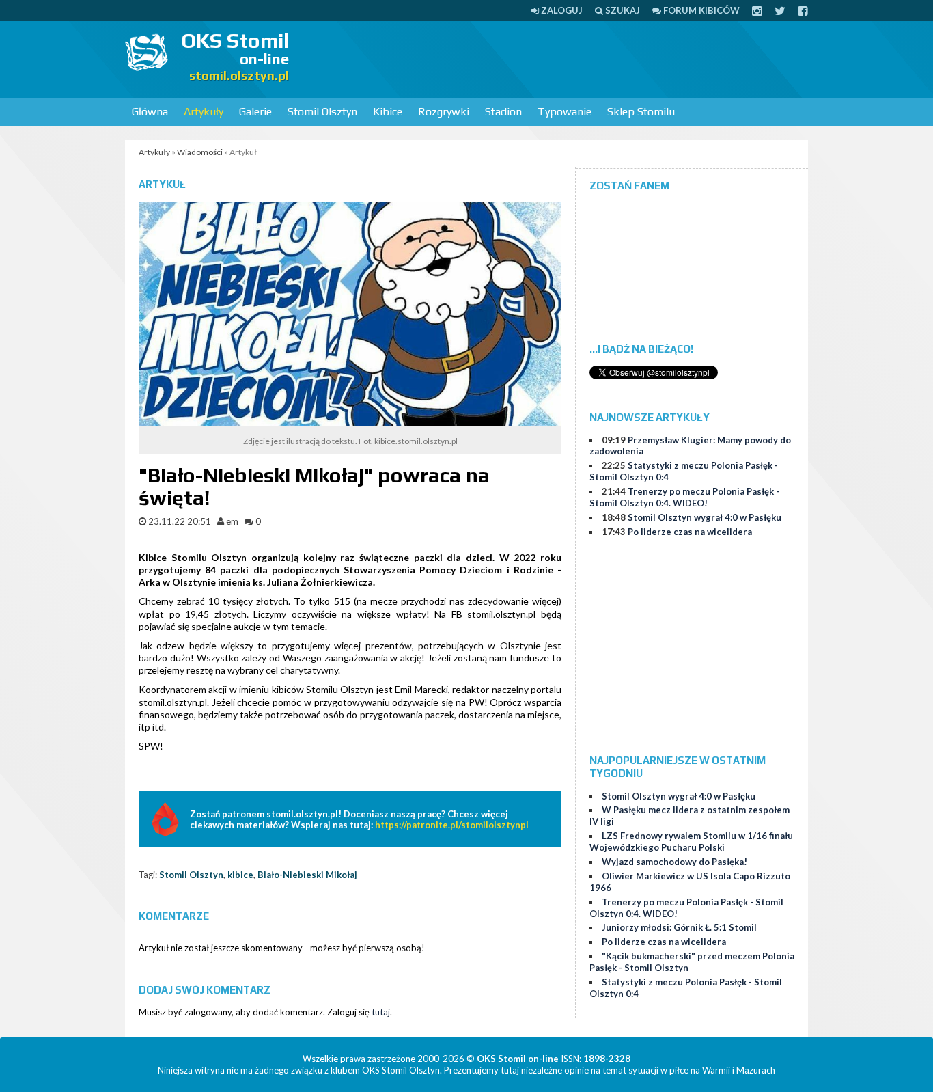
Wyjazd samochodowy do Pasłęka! (674, 861)
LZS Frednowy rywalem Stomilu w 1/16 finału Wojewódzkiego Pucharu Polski (691, 841)
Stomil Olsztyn (322, 111)
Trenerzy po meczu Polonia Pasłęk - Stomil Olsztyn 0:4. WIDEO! (684, 497)
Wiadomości (200, 152)
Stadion (503, 111)
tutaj (381, 1012)
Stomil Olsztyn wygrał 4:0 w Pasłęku (704, 517)
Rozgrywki (443, 111)
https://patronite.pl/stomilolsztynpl (452, 824)
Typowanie (564, 111)
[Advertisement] (559, 58)
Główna (150, 111)
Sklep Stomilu (641, 111)
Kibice (387, 111)
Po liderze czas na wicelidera (690, 531)
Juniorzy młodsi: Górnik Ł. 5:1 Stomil (679, 927)
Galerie (255, 111)
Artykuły (203, 111)
